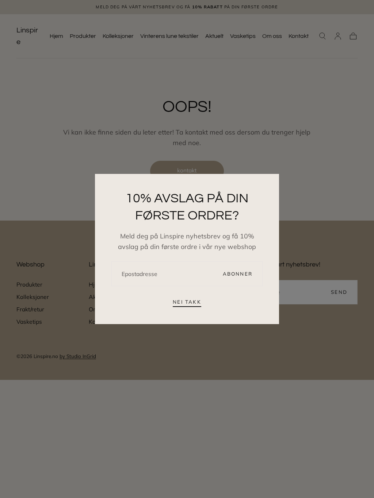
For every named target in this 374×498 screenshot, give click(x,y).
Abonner (238, 274)
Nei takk (187, 302)
